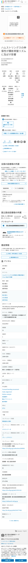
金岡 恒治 (5, 300)
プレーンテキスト (7, 437)
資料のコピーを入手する (7, 543)
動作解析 (4, 401)
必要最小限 (7, 560)
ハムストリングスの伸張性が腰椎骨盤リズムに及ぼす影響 (13, 276)
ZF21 (3, 408)
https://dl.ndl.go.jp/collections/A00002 (13, 448)
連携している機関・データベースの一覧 (14, 171)
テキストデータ (6, 429)
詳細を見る (22, 95)
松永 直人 (5, 295)
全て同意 (21, 560)
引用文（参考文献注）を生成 (11, 145)
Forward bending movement (10, 389)
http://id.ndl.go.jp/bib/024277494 (12, 510)
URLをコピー (9, 142)
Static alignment (7, 392)
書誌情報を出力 (8, 148)
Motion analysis (6, 394)
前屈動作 (4, 397)
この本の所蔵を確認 (18, 204)
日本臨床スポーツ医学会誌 (12, 6)
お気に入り (5, 142)
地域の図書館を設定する (14, 183)
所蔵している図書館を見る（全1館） (14, 133)
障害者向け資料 (6, 421)
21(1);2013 (8, 9)
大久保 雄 (5, 297)
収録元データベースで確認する (15, 38)
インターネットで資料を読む (8, 541)
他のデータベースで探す (10, 151)
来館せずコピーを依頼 (7, 125)
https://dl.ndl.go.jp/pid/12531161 (12, 490)
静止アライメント (7, 399)
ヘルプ (15, 180)
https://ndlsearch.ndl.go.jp (10, 501)
